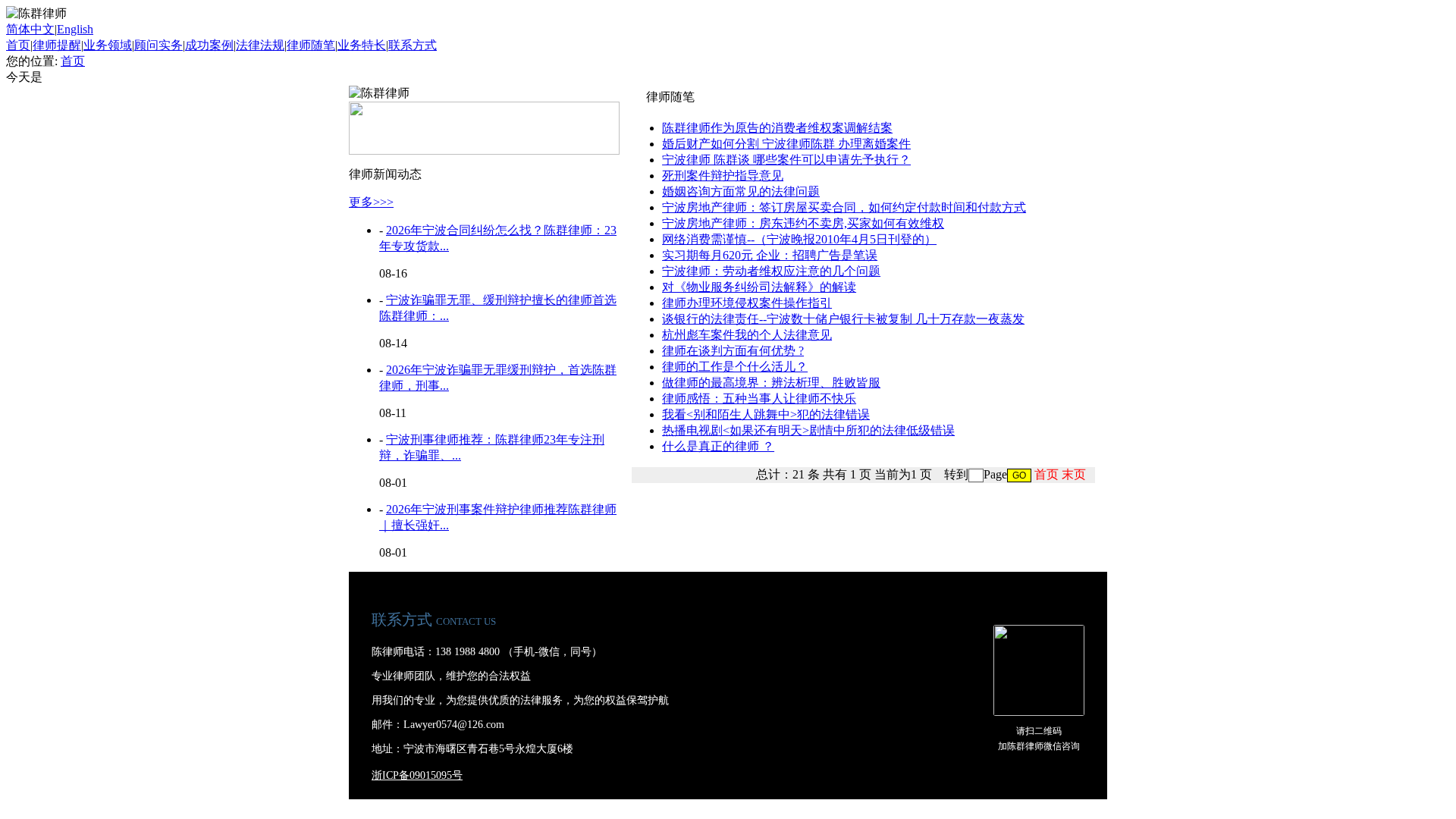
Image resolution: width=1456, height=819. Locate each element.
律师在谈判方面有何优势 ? (733, 350)
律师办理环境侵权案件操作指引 (747, 303)
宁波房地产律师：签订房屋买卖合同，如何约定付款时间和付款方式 (844, 207)
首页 (18, 45)
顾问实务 (158, 45)
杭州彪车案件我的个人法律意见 (747, 334)
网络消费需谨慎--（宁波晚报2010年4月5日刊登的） (799, 239)
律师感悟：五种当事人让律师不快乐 (759, 398)
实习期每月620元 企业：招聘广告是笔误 (769, 255)
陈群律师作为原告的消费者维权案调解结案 (777, 127)
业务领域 (107, 45)
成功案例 (209, 45)
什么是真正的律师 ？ (718, 446)
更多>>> (371, 202)
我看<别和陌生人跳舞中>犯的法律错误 (766, 414)
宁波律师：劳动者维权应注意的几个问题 (771, 271)
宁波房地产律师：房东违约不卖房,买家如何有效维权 (803, 223)
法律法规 (260, 45)
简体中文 (30, 29)
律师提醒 (57, 45)
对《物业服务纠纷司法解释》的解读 (759, 287)
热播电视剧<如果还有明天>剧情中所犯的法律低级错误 (808, 430)
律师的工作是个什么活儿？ (735, 366)
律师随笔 (311, 45)
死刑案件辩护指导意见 (722, 175)
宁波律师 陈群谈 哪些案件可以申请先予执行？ (786, 159)
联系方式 (412, 45)
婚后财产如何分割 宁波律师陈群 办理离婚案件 (786, 143)
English (75, 29)
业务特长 (361, 45)
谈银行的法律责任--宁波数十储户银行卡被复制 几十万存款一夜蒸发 (843, 318)
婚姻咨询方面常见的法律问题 (741, 191)
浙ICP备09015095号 (417, 775)
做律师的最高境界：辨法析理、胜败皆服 (771, 382)
